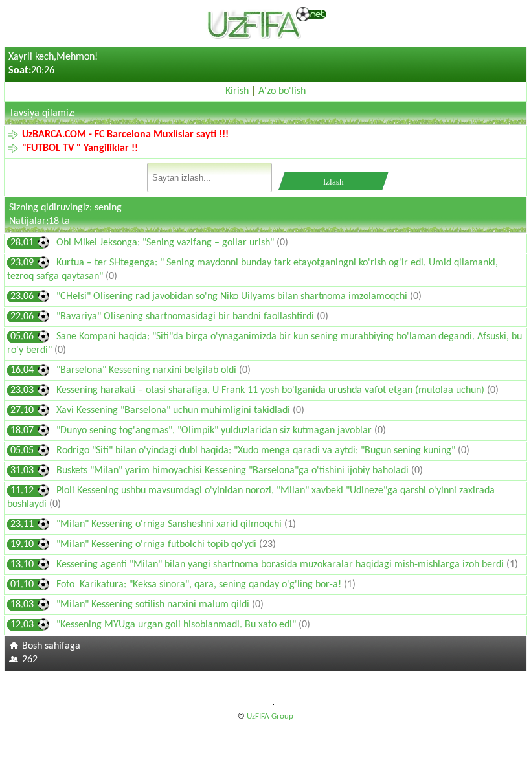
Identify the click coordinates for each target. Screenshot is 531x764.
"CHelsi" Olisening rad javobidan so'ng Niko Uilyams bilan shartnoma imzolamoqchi (233, 296)
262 (30, 660)
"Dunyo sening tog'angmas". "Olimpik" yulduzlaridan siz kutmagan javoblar (215, 430)
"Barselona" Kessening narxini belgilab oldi (147, 370)
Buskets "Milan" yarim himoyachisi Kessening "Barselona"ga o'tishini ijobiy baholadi (233, 471)
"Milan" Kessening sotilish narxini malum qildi (154, 605)
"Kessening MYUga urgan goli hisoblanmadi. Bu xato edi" (177, 625)
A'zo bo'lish (282, 91)
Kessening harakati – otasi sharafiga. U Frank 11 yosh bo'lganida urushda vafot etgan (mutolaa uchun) (271, 390)
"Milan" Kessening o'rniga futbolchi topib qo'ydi (157, 544)
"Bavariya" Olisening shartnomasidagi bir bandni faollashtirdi (186, 316)
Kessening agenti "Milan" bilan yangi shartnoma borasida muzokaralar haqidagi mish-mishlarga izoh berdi (281, 564)
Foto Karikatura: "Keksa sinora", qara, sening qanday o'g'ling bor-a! (200, 584)
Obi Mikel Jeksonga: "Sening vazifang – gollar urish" (166, 243)
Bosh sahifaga (51, 646)
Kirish (237, 91)
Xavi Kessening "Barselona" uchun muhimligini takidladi (174, 410)
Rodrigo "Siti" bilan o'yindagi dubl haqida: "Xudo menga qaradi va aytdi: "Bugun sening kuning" (257, 450)
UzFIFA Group (270, 716)
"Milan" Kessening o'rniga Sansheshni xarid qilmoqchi (170, 524)
